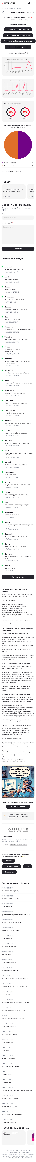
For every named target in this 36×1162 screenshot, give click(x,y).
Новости (9, 1150)
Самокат (8, 861)
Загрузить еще (18, 577)
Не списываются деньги (18, 47)
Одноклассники (11, 866)
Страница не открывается (18, 29)
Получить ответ (18, 807)
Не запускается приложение (18, 35)
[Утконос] (14, 1137)
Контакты (27, 1150)
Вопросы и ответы (18, 1150)
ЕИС (27, 866)
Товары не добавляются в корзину (18, 41)
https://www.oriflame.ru (18, 845)
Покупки (11, 8)
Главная (4, 8)
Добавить (18, 249)
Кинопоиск (9, 872)
